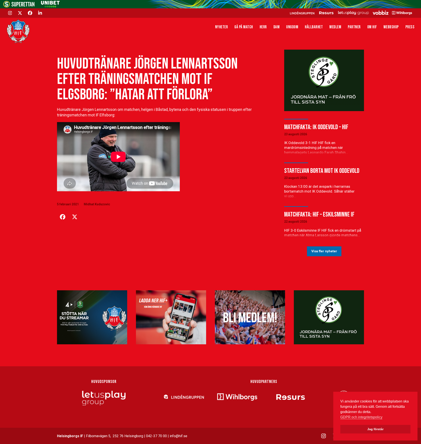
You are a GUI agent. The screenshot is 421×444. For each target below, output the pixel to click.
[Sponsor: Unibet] (50, 6)
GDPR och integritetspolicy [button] (361, 417)
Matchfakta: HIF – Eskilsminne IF (319, 214)
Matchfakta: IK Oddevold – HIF (316, 127)
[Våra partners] (350, 12)
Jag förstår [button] (375, 429)
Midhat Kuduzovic (97, 204)
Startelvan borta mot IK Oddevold (321, 171)
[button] (62, 216)
